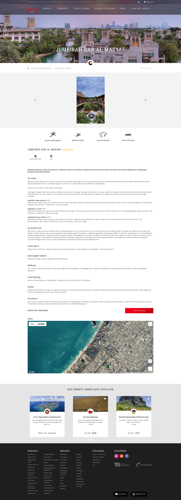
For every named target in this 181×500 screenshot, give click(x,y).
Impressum (96, 460)
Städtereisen (48, 473)
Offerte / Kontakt (81, 8)
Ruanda (78, 468)
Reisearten (62, 8)
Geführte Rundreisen (31, 487)
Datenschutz (97, 462)
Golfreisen (31, 480)
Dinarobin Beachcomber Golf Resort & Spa (134, 417)
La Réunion (63, 457)
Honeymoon (32, 493)
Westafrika (79, 479)
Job (94, 465)
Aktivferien (31, 454)
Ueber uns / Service (140, 8)
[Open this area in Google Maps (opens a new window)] (31, 372)
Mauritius (63, 462)
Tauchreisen (48, 485)
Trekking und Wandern (48, 481)
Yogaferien (47, 493)
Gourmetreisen (33, 490)
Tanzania (79, 462)
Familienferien (32, 477)
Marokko (79, 457)
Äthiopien (79, 471)
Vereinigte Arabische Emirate (63, 473)
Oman (62, 477)
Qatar (62, 483)
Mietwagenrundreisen (50, 460)
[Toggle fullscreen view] (150, 324)
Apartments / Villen (32, 461)
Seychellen (63, 460)
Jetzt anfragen (139, 310)
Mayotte (63, 465)
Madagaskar (64, 468)
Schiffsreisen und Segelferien (49, 469)
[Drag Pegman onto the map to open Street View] (150, 369)
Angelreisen (32, 457)
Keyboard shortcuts (126, 372)
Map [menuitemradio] (32, 324)
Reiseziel (47, 8)
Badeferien (31, 467)
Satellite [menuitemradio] (41, 324)
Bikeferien (31, 470)
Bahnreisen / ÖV (33, 464)
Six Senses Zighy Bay (90, 417)
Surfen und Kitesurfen (47, 476)
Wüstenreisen (48, 490)
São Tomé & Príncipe (80, 485)
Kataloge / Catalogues (105, 8)
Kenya (78, 460)
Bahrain (62, 488)
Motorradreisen (49, 465)
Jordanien (63, 486)
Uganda (78, 465)
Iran (61, 480)
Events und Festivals (31, 474)
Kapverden (79, 481)
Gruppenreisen (33, 483)
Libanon (79, 454)
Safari (46, 462)
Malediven (63, 454)
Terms (151, 372)
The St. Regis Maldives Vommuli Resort (47, 417)
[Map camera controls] (150, 361)
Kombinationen (49, 454)
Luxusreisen (48, 457)
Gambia (78, 476)
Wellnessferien (49, 488)
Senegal (78, 473)
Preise (123, 8)
